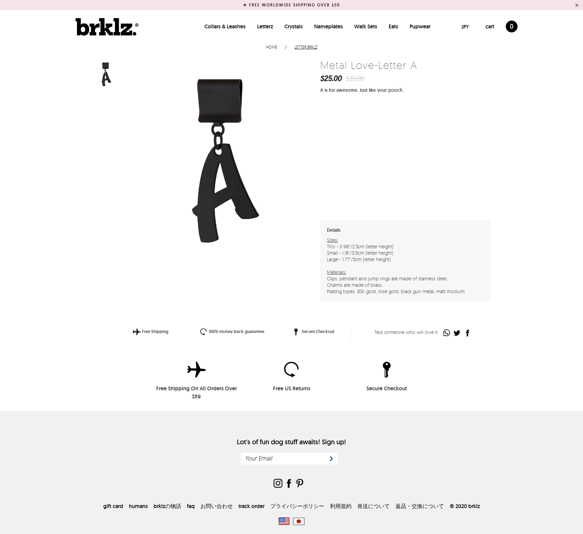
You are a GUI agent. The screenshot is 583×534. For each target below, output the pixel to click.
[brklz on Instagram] (278, 484)
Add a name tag (341, 195)
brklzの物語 (167, 506)
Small (366, 124)
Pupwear (420, 26)
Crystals (293, 26)
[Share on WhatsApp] (447, 332)
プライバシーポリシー (297, 506)
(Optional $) (376, 195)
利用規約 (341, 506)
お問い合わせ (216, 506)
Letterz (265, 26)
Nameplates (328, 26)
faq (191, 506)
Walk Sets (365, 26)
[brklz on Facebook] (289, 484)
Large (386, 124)
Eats (393, 26)
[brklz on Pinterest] (300, 484)
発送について (373, 506)
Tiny (345, 124)
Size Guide (472, 123)
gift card (113, 506)
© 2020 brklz (465, 506)
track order (252, 506)
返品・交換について (419, 506)
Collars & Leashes (225, 26)
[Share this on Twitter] (457, 332)
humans (138, 506)
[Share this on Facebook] (468, 332)
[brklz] (105, 26)
